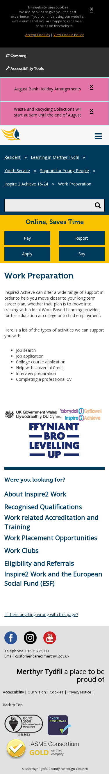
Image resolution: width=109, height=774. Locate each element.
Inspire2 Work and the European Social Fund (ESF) (53, 578)
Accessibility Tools (27, 69)
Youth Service (17, 170)
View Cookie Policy (68, 34)
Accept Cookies (37, 34)
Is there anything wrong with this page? (41, 614)
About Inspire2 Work (35, 493)
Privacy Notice (79, 692)
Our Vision (37, 692)
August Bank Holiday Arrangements (47, 89)
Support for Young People (64, 170)
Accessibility (13, 692)
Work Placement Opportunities (50, 537)
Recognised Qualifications (43, 506)
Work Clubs (21, 550)
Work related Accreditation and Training (51, 522)
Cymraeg (18, 56)
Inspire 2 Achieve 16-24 (26, 184)
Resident (12, 157)
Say (81, 253)
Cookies (57, 692)
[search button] (98, 205)
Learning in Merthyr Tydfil (55, 157)
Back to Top (13, 704)
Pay (27, 238)
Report (81, 238)
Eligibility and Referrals (39, 563)
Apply (27, 253)
